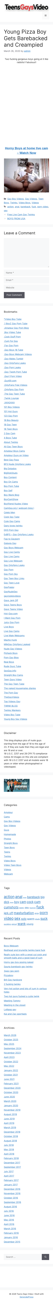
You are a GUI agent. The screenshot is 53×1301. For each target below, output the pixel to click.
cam (23, 902)
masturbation (24, 913)
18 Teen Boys (11, 429)
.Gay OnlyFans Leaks (15, 363)
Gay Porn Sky (11, 574)
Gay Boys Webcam (13, 547)
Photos (7, 838)
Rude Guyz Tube (12, 666)
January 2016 (11, 1237)
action (10, 206)
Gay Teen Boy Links (14, 578)
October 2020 (11, 1092)
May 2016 (9, 1220)
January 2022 (11, 1070)
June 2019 (9, 1118)
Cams (7, 817)
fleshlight (33, 908)
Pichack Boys (10, 653)
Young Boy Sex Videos (15, 719)
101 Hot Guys (11, 411)
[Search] (45, 1257)
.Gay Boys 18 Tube (13, 350)
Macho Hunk (10, 640)
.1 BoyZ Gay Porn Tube (15, 323)
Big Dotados (10, 468)
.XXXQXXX (9, 402)
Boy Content (10, 477)
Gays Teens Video (13, 609)
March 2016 (10, 1228)
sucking (7, 924)
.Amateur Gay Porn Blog (16, 328)
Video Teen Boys (12, 865)
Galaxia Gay (10, 543)
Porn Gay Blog (11, 657)
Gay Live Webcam (13, 561)
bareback (25, 206)
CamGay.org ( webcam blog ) (19, 508)
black (12, 902)
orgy (37, 913)
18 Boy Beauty (11, 420)
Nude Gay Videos (13, 648)
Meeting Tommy (12, 1000)
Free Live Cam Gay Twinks (21, 214)
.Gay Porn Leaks (12, 367)
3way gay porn (11, 971)
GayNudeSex (10, 591)
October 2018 (11, 1136)
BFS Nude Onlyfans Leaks (17, 464)
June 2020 (9, 1096)
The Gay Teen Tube (14, 684)
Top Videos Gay (12, 701)
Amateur (8, 812)
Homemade (10, 834)
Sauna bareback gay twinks (18, 966)
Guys (6, 830)
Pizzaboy (8, 975)
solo (23, 918)
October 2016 (11, 1198)
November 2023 (12, 1053)
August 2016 (10, 1206)
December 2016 (12, 1189)
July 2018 (9, 1145)
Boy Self (8, 490)
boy (16, 902)
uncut (14, 924)
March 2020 (10, 1101)
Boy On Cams (11, 481)
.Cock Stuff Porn (12, 336)
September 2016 (12, 1202)
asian (24, 897)
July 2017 (9, 1171)
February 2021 (11, 1083)
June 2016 (9, 1215)
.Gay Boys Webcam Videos (18, 354)
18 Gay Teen (10, 424)
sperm (30, 918)
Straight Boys (11, 843)
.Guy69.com (10, 380)
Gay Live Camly (12, 552)
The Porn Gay (11, 692)
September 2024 (12, 1048)
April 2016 (9, 1224)
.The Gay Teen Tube (14, 394)
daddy (21, 908)
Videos (35, 202)
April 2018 (9, 1154)
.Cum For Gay (11, 341)
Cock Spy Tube (11, 517)
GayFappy (9, 587)
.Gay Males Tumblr (13, 358)
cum (37, 902)
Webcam (8, 874)
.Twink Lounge (11, 398)
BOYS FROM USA (16, 218)
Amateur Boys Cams (14, 451)
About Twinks (11, 442)
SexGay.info (10, 670)
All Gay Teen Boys (13, 446)
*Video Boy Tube (12, 319)
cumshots (11, 907)
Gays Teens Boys (13, 605)
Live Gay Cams (11, 631)
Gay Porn (8, 569)
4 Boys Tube (10, 438)
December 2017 (12, 1162)
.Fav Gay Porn (11, 345)
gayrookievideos (12, 596)
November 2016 (12, 1193)
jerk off (8, 913)
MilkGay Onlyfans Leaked (17, 644)
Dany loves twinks (13, 525)
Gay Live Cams (11, 556)
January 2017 (11, 1184)
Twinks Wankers (12, 710)
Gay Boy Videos (15, 199)
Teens (7, 852)
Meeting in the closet (14, 1005)
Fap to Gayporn (12, 539)
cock (30, 902)
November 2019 (12, 1110)
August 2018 (10, 1140)
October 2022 (11, 1061)
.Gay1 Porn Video (13, 376)
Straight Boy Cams (13, 675)
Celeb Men (9, 512)
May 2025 (9, 1044)
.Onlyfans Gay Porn (14, 389)
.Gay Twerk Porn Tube (15, 372)
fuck (34, 206)
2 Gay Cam (9, 433)
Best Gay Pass (11, 459)
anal (17, 206)
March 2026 (10, 1035)
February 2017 (11, 1180)
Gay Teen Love (11, 583)
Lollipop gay (10, 1009)
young (29, 924)
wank (21, 924)
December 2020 (12, 1088)
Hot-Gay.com (11, 613)
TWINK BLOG (11, 706)
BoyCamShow (11, 499)
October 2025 (11, 1039)
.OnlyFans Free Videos (15, 385)
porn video (42, 206)
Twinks (13, 202)
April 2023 (9, 1057)
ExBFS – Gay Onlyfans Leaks (19, 534)
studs (37, 919)
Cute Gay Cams (12, 521)
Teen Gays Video (13, 679)
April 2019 (9, 1123)
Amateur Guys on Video (16, 455)
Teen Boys (9, 847)
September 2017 (12, 1167)
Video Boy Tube (12, 714)
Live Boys (9, 626)
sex (5, 210)
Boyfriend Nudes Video (16, 503)
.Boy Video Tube (12, 332)
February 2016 (11, 1233)
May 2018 (9, 1149)
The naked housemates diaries (20, 688)
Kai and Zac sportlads (15, 1014)
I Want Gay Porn (12, 618)
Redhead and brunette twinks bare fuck (24, 950)
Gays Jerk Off (11, 600)
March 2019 (10, 1127)
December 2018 (12, 1132)
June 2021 (9, 1079)
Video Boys (24, 202)
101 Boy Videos (12, 407)
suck (44, 918)
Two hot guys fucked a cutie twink (21, 996)
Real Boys (9, 662)
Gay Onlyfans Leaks (14, 565)
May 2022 (9, 1066)
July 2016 (9, 1211)
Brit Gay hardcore (13, 979)
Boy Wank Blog (11, 495)
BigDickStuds (10, 473)
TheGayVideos (11, 697)
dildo (27, 907)
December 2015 (12, 1242)
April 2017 (9, 1176)
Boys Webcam (11, 946)
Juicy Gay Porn (11, 622)
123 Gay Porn (11, 416)
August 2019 (10, 1114)
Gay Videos (31, 199)
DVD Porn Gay (11, 530)
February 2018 (11, 1158)
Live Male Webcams (14, 635)
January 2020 (11, 1105)
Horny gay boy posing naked (18, 962)
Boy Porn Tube (11, 486)
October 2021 (11, 1075)
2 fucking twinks (12, 984)
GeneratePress (26, 1297)
